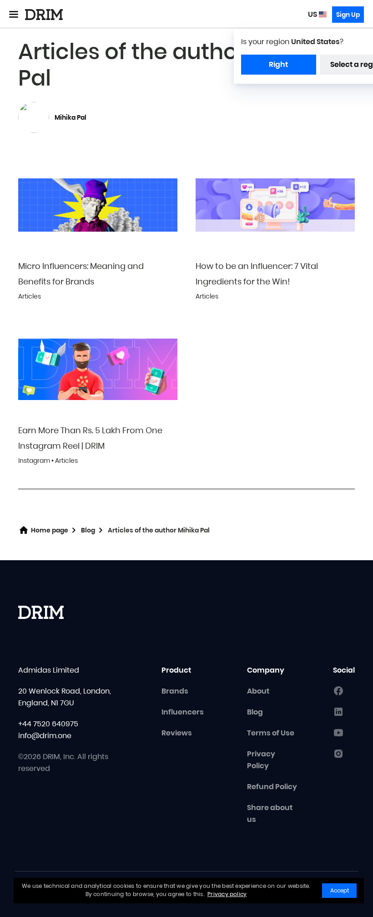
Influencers (182, 712)
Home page (49, 530)
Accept (339, 890)
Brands (174, 691)
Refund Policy (272, 786)
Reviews (176, 733)
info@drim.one (44, 735)
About (258, 691)
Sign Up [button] (348, 14)
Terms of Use (270, 733)
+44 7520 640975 (48, 724)
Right (278, 64)
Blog (88, 530)
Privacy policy (227, 894)
